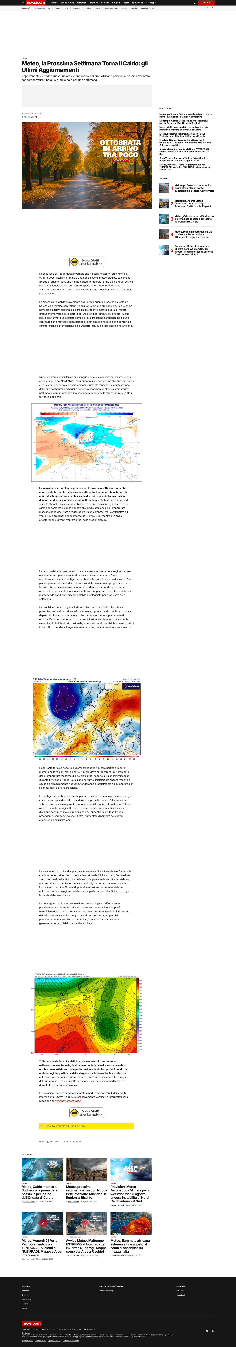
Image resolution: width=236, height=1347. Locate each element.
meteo (25, 58)
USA (66, 8)
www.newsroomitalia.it (68, 1100)
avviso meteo (72, 1237)
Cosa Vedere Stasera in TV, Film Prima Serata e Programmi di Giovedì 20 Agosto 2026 (183, 159)
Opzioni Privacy (54, 1341)
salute (124, 8)
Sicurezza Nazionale (42, 8)
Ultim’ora (25, 8)
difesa (97, 8)
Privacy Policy (27, 1341)
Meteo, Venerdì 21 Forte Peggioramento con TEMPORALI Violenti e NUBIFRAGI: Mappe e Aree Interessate (185, 167)
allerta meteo (27, 1299)
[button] (23, 2)
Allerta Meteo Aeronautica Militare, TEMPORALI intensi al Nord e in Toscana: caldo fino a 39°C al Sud (184, 151)
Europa (57, 8)
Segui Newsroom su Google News (65, 1125)
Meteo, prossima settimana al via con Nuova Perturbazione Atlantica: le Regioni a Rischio (182, 135)
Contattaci (180, 1295)
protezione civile (111, 8)
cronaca (25, 1304)
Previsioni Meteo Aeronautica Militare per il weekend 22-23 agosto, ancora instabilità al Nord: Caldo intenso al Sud (185, 142)
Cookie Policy (40, 1341)
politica (88, 8)
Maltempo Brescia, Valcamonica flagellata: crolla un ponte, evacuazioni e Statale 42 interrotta (185, 115)
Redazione (181, 1286)
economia (76, 8)
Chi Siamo (180, 1291)
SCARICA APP (206, 3)
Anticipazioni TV (147, 8)
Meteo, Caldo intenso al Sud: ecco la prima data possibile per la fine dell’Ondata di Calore (183, 128)
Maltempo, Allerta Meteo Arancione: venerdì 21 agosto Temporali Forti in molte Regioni (184, 122)
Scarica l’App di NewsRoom (111, 1286)
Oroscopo (25, 1295)
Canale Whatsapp (106, 1291)
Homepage (26, 1286)
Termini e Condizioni (71, 1341)
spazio (134, 8)
